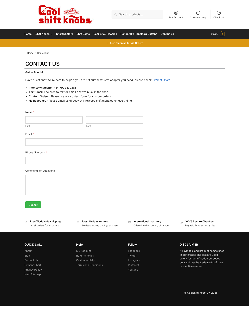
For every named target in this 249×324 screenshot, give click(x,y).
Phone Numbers (36, 152)
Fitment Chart (32, 265)
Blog (27, 255)
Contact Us (31, 260)
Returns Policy (85, 255)
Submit (33, 204)
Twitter (132, 255)
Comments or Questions (40, 170)
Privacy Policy (33, 269)
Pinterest (133, 265)
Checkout (218, 17)
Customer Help (198, 17)
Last (88, 126)
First (27, 126)
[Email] (3, 319)
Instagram (134, 260)
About (28, 250)
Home (30, 53)
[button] (218, 34)
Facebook (134, 250)
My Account (176, 17)
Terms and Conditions (89, 265)
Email (29, 134)
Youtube (133, 269)
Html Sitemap (32, 274)
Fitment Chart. (161, 80)
